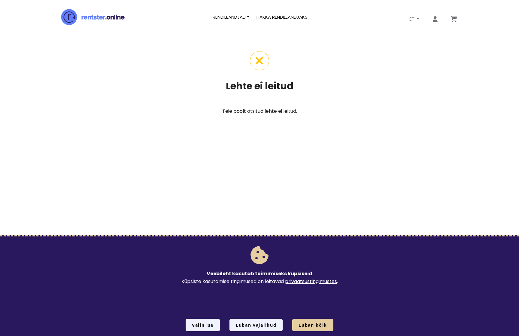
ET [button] (412, 19)
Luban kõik (313, 325)
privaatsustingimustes (311, 281)
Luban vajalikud (256, 325)
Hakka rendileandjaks (282, 17)
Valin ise (203, 325)
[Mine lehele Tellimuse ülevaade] (453, 19)
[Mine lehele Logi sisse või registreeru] (435, 19)
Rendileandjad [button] (229, 17)
